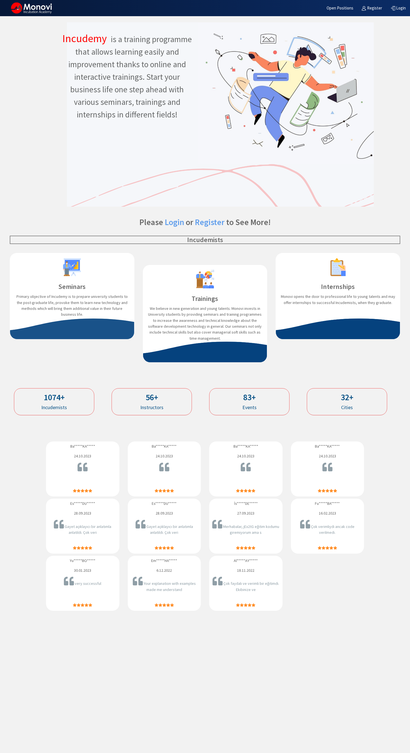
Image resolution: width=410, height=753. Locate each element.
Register (210, 222)
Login (174, 222)
